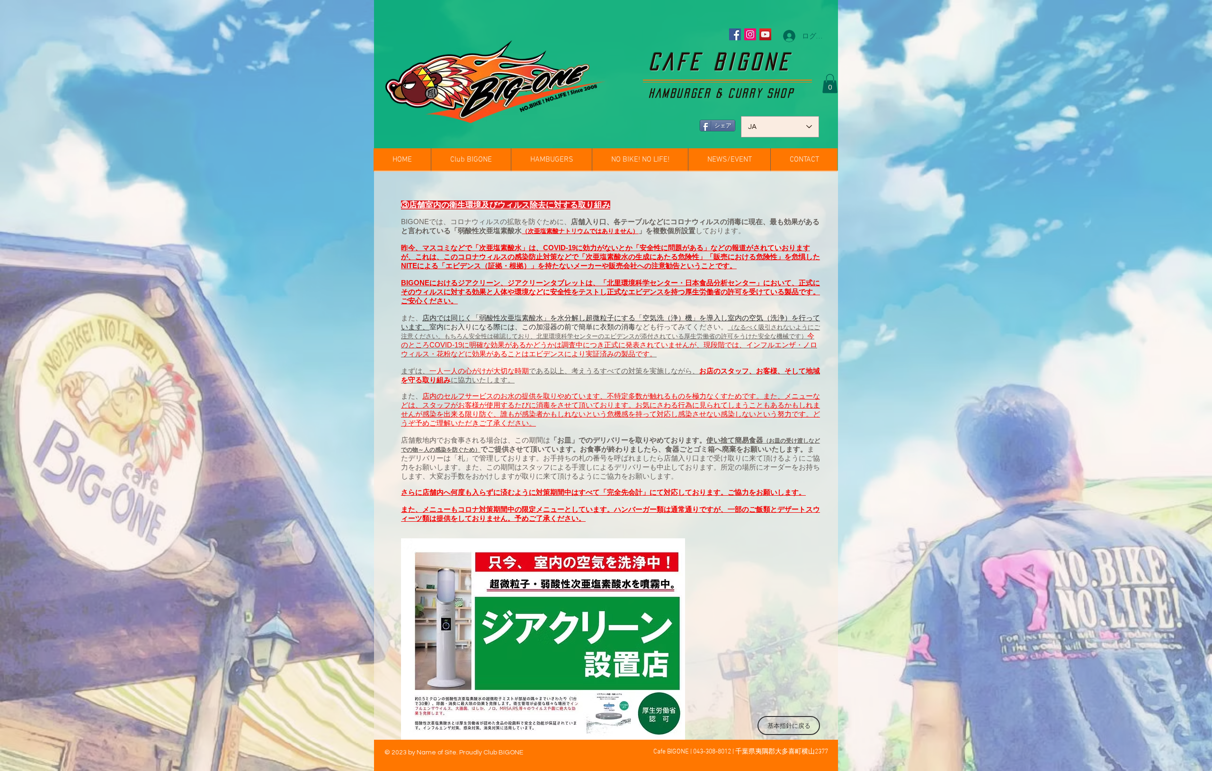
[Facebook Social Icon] (735, 34)
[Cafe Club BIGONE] (750, 34)
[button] (830, 83)
